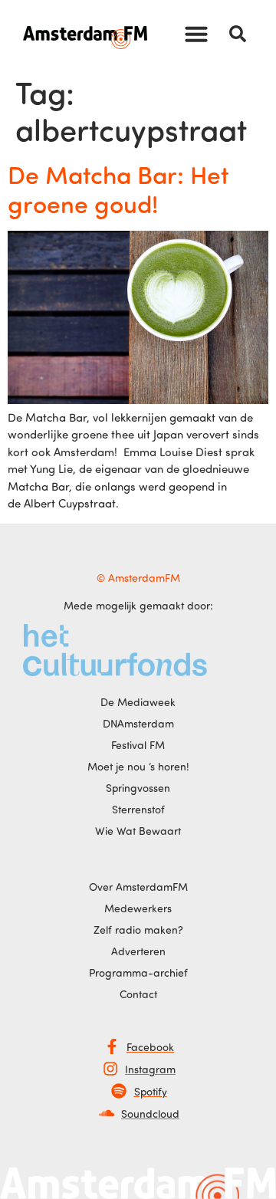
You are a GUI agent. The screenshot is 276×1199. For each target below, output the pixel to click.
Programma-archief (138, 972)
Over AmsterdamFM (138, 886)
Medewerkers (138, 908)
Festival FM (138, 744)
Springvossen (138, 787)
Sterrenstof (138, 809)
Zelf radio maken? (138, 929)
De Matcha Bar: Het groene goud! (118, 188)
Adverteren (138, 951)
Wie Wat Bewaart (138, 830)
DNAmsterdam (138, 723)
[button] (196, 33)
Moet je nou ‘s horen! (138, 766)
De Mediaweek (138, 701)
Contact (138, 993)
